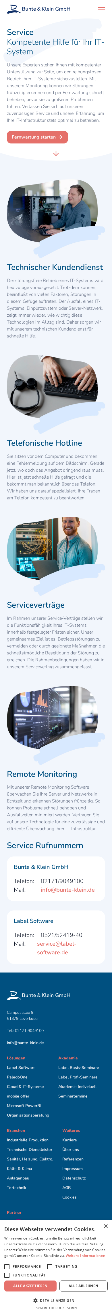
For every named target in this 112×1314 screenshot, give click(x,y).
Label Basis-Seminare (78, 1067)
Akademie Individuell (77, 1086)
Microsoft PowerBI (24, 1105)
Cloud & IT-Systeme (25, 1086)
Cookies (69, 1197)
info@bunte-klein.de (68, 890)
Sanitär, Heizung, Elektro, (30, 1159)
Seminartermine (73, 1096)
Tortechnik (16, 1187)
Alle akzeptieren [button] (30, 1285)
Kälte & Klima (19, 1168)
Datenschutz (74, 1178)
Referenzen (73, 1159)
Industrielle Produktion (28, 1140)
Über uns (70, 1149)
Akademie (68, 1058)
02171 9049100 (30, 1030)
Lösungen (16, 1058)
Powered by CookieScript (56, 1308)
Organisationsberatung (28, 1115)
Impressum (72, 1168)
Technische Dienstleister (29, 1149)
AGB (66, 1187)
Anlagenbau (18, 1178)
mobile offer (18, 1096)
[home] (38, 9)
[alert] (56, 1267)
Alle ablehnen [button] (83, 1285)
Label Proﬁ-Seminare (78, 1077)
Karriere (69, 1140)
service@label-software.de (57, 948)
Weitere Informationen (85, 1255)
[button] (101, 9)
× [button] (105, 1226)
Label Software (21, 1067)
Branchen (16, 1130)
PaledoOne (17, 1077)
